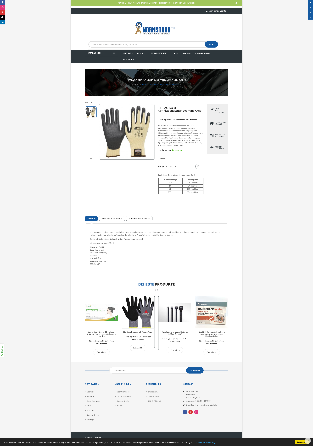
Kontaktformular (124, 396)
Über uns (90, 392)
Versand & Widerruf (112, 218)
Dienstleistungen (94, 401)
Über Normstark (123, 392)
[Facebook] (2, 2)
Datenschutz (153, 396)
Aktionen (90, 410)
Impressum (153, 392)
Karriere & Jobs (93, 415)
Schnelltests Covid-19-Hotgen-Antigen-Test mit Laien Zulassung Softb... (101, 334)
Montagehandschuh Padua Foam (138, 332)
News (89, 406)
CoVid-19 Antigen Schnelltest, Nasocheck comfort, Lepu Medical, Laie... (211, 334)
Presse (119, 406)
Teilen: (161, 159)
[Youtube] (2, 12)
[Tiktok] (2, 17)
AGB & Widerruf (154, 401)
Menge (161, 166)
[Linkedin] (2, 22)
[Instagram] (2, 7)
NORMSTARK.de (94, 437)
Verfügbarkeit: (165, 150)
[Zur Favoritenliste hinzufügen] (198, 166)
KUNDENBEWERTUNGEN (139, 218)
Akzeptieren (302, 442)
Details (91, 218)
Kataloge (90, 419)
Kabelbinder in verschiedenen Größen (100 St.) (175, 333)
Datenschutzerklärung (205, 442)
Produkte (90, 396)
